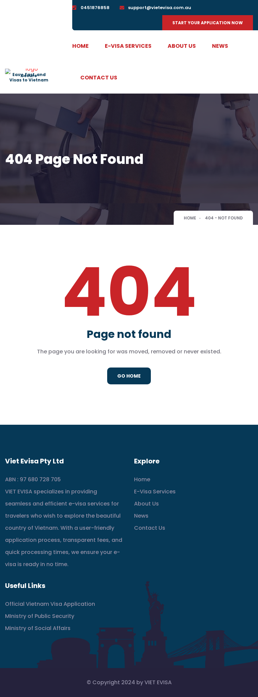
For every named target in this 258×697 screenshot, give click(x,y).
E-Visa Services (128, 46)
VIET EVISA (158, 682)
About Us (182, 46)
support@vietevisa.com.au (159, 7)
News (220, 46)
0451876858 (95, 7)
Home (80, 46)
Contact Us (98, 77)
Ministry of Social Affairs (38, 628)
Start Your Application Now (207, 23)
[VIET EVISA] (29, 71)
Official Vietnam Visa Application (50, 604)
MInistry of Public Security (39, 616)
